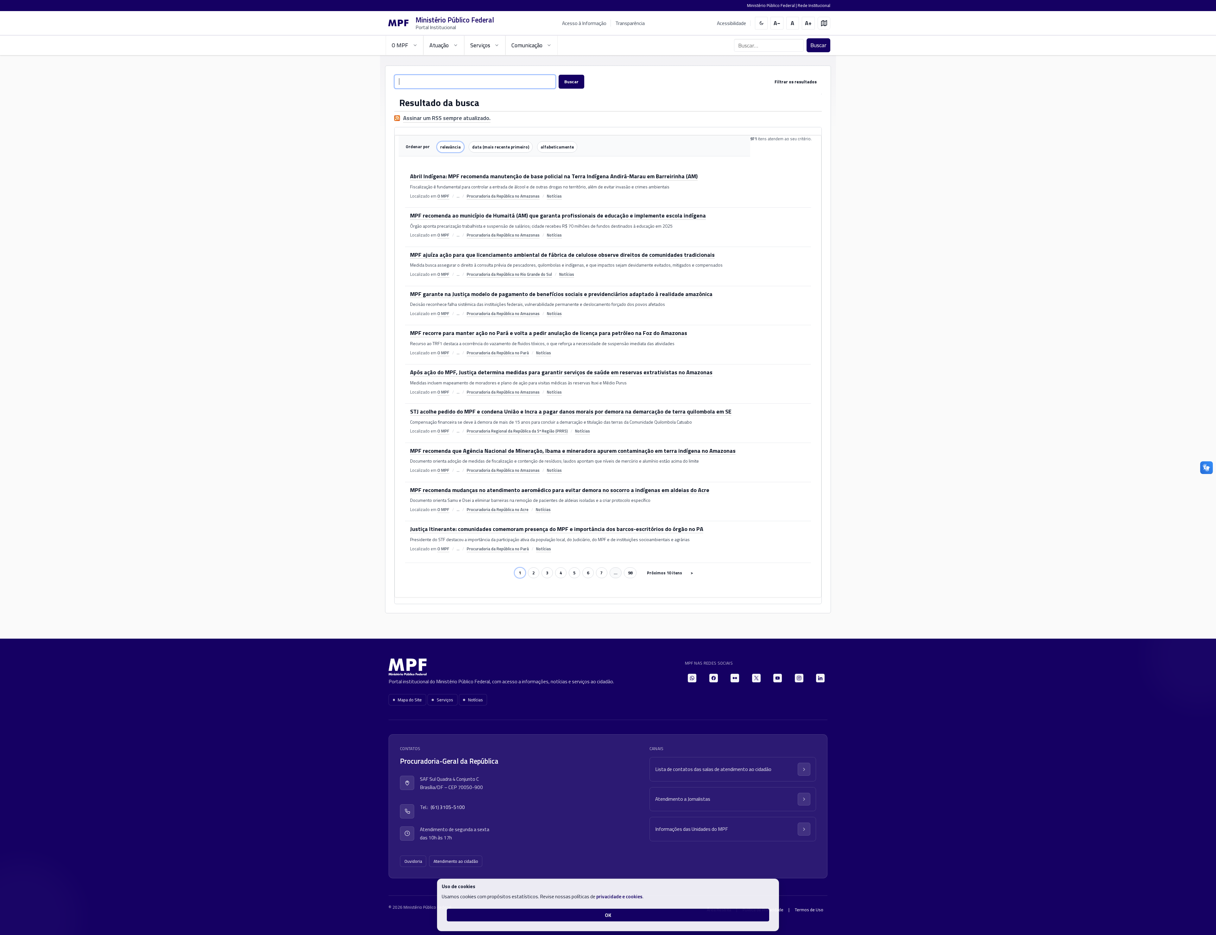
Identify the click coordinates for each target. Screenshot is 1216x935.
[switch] (761, 23)
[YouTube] (777, 678)
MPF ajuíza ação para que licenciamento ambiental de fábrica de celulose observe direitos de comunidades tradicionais (562, 255)
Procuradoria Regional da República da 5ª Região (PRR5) (517, 431)
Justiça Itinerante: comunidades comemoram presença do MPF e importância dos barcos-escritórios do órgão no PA (556, 529)
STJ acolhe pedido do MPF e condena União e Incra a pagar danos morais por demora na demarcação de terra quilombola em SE (571, 412)
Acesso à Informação (584, 23)
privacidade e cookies (619, 896)
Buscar (818, 45)
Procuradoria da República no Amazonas (503, 196)
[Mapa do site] (824, 23)
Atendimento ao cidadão (456, 861)
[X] (756, 678)
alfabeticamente (557, 147)
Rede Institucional (814, 5)
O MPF (443, 196)
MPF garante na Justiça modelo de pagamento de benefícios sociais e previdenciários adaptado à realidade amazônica (561, 294)
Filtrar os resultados (796, 81)
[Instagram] (799, 678)
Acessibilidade (731, 23)
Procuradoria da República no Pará (498, 353)
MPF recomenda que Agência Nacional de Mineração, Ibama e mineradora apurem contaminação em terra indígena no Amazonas (573, 451)
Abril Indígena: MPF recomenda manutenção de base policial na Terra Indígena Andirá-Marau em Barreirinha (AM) (554, 176)
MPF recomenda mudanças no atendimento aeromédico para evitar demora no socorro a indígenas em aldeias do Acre (559, 490)
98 (630, 573)
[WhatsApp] (692, 678)
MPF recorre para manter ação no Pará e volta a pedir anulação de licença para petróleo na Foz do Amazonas (548, 333)
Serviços (445, 700)
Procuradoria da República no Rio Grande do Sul (509, 274)
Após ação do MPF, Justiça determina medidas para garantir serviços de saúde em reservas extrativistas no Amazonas (561, 372)
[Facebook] (713, 678)
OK (608, 915)
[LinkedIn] (820, 678)
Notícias (554, 196)
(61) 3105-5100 (448, 807)
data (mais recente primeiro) (500, 147)
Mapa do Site (410, 700)
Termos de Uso (809, 910)
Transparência (630, 23)
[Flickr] (735, 678)
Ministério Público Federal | (772, 5)
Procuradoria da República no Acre (498, 509)
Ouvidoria (413, 861)
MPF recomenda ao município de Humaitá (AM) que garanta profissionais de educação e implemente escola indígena (558, 216)
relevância (450, 147)
